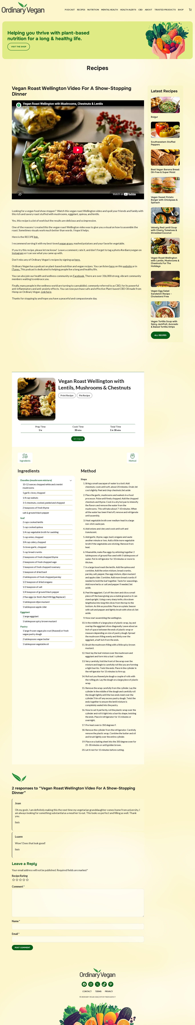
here (112, 266)
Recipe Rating (20, 875)
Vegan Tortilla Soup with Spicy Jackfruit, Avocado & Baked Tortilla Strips (164, 324)
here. (77, 259)
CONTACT (87, 991)
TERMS (98, 991)
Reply (17, 822)
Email (15, 933)
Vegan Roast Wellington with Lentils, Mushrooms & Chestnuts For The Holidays (165, 261)
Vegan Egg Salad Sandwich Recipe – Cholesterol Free (161, 294)
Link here (46, 291)
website (127, 266)
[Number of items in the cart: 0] (190, 9)
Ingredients (25, 461)
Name (16, 921)
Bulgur (154, 117)
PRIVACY (109, 991)
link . (36, 236)
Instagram (17, 253)
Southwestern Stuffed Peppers (163, 143)
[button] (70, 480)
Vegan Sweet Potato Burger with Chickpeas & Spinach (164, 200)
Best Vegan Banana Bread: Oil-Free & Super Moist (165, 171)
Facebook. (79, 275)
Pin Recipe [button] (84, 395)
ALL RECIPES (160, 335)
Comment (18, 886)
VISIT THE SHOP (18, 46)
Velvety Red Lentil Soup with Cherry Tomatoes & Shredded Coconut (164, 230)
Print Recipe (67, 395)
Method (132, 461)
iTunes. (16, 269)
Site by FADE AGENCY (107, 997)
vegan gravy (66, 243)
